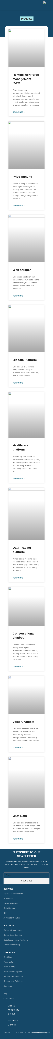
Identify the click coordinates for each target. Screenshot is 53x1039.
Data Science (9, 908)
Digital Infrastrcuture (13, 930)
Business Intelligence (13, 971)
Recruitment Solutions (13, 976)
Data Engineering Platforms (16, 940)
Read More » (19, 112)
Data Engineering (11, 903)
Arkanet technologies (40, 1033)
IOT (5, 913)
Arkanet (6, 1033)
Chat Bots (20, 815)
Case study (9, 998)
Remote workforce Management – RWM (26, 79)
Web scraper (22, 269)
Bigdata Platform (25, 359)
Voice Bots (8, 962)
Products (9, 952)
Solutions (8, 986)
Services (8, 889)
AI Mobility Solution (12, 918)
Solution (9, 925)
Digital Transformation (13, 894)
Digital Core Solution (13, 935)
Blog (5, 993)
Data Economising (12, 945)
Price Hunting (22, 176)
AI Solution (8, 898)
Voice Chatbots (23, 721)
